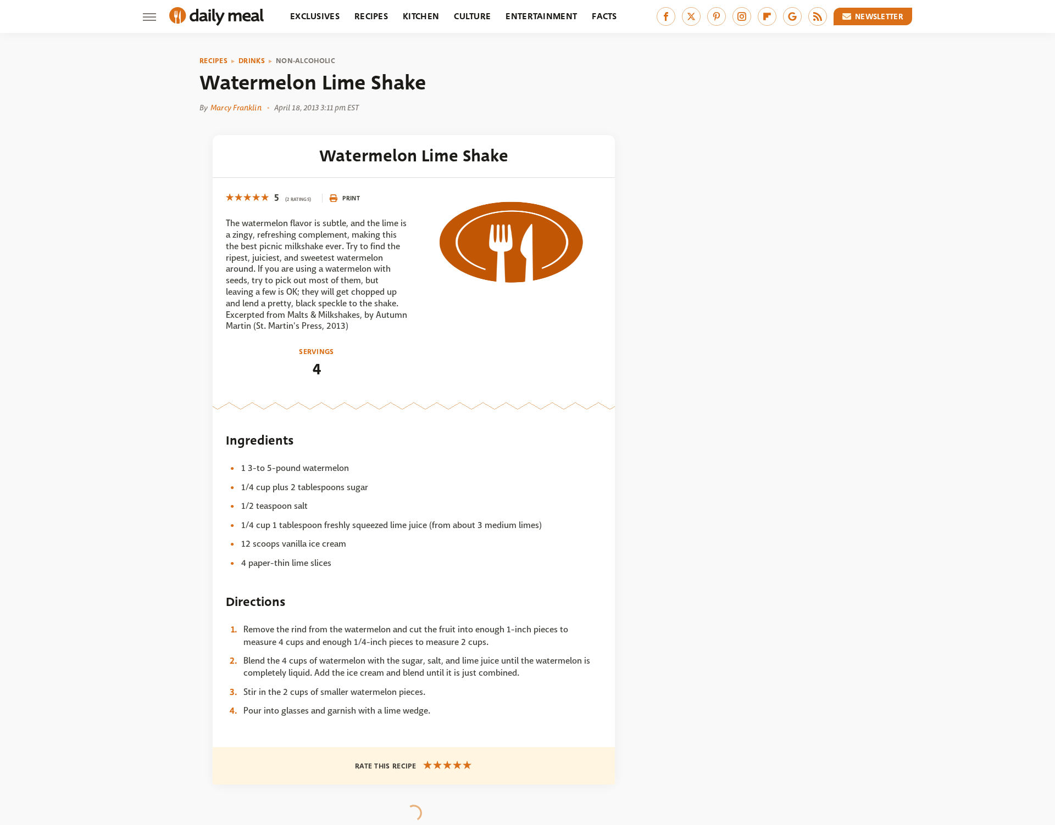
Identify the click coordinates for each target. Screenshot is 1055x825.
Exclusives (315, 16)
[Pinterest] (716, 16)
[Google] (792, 16)
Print (351, 198)
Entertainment (541, 16)
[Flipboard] (767, 16)
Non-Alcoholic (305, 61)
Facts (604, 16)
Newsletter (879, 16)
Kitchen (421, 16)
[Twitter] (691, 16)
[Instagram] (741, 16)
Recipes (371, 16)
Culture (472, 16)
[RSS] (817, 16)
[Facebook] (666, 16)
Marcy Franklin (235, 108)
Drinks (251, 61)
